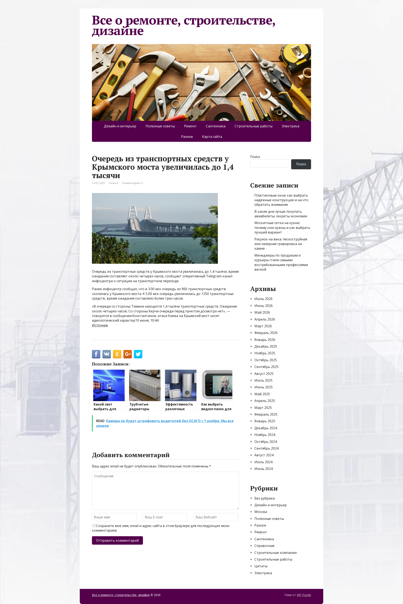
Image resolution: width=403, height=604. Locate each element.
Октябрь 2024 (265, 441)
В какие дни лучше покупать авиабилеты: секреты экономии (280, 213)
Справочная (264, 545)
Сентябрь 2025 (266, 366)
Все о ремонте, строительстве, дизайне (183, 25)
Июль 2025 (263, 380)
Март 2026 (263, 326)
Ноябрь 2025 (264, 353)
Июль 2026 (263, 298)
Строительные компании (275, 552)
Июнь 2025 (263, 387)
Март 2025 (263, 407)
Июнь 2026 (263, 305)
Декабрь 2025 (265, 346)
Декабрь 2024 (265, 428)
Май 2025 (262, 394)
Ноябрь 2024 (264, 434)
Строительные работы (253, 126)
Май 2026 (262, 312)
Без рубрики (264, 498)
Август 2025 (263, 373)
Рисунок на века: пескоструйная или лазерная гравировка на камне (280, 244)
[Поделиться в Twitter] (138, 354)
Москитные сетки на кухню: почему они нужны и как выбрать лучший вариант (282, 227)
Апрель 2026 (264, 319)
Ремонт (190, 126)
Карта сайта (212, 136)
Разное (187, 136)
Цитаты (260, 566)
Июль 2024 (263, 462)
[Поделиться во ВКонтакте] (106, 354)
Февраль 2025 (265, 414)
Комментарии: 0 (132, 183)
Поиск (255, 156)
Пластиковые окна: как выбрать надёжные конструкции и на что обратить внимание (281, 200)
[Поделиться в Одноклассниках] (117, 354)
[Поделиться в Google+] (127, 354)
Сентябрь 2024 (266, 448)
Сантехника (215, 126)
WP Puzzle (304, 595)
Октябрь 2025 (265, 360)
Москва (260, 511)
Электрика (290, 126)
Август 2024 (263, 455)
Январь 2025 (264, 421)
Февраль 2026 (265, 332)
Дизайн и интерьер (120, 126)
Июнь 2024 (263, 468)
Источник (100, 325)
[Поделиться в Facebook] (96, 354)
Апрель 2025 (264, 400)
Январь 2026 (264, 339)
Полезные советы (160, 126)
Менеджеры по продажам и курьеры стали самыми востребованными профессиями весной (281, 262)
